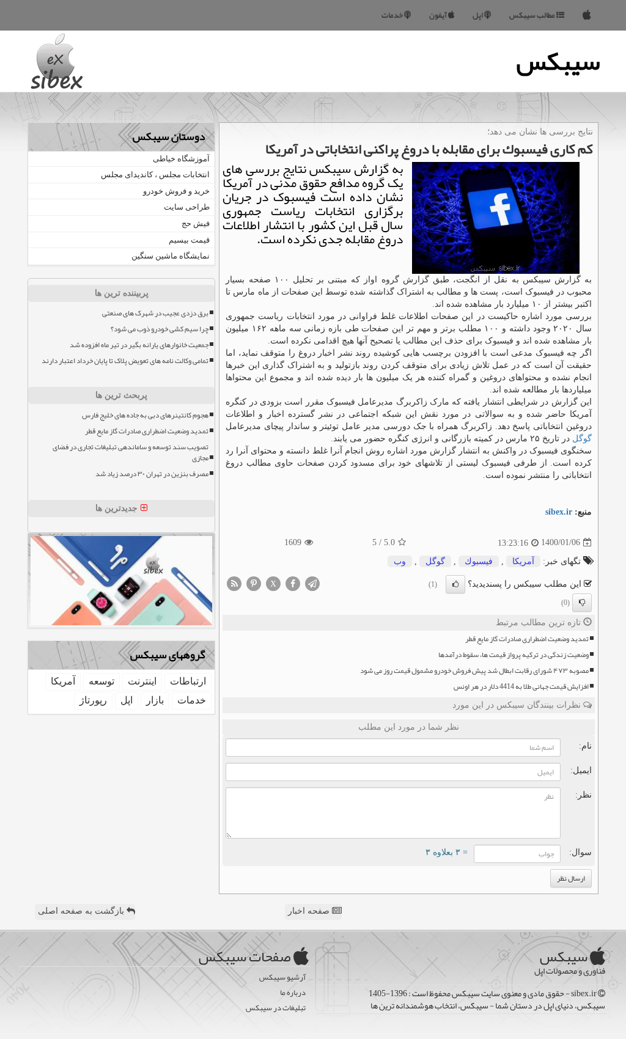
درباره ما (293, 993)
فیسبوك (479, 561)
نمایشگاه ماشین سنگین (170, 255)
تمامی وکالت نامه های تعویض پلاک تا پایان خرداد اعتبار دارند (125, 361)
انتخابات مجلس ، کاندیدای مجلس (155, 174)
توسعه (101, 681)
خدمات (392, 15)
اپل (478, 15)
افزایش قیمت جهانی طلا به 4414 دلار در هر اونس (521, 687)
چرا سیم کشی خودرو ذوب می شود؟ (159, 329)
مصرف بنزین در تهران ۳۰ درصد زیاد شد (151, 474)
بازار (155, 700)
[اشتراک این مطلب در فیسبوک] (292, 582)
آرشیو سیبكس (282, 978)
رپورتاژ (93, 700)
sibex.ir (558, 511)
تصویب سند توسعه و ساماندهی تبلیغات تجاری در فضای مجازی (130, 452)
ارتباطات (188, 681)
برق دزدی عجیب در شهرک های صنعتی (155, 313)
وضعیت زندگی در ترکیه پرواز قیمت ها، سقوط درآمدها (513, 655)
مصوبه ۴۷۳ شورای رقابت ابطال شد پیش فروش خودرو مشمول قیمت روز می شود (474, 671)
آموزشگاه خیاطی (181, 158)
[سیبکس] (586, 15)
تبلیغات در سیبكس (276, 1008)
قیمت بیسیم (189, 239)
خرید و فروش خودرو (176, 191)
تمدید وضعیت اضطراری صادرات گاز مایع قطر (527, 639)
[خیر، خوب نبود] (582, 602)
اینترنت (142, 681)
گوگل (582, 438)
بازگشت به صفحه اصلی (82, 911)
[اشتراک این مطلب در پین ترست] (253, 582)
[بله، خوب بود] (455, 584)
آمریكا (523, 561)
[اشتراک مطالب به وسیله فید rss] (234, 582)
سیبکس (558, 61)
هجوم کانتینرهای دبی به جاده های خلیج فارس (145, 415)
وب (400, 561)
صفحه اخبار (310, 911)
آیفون (438, 15)
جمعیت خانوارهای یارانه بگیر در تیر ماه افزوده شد (139, 345)
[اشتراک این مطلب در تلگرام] (312, 582)
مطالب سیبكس (532, 15)
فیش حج (196, 223)
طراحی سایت (187, 206)
